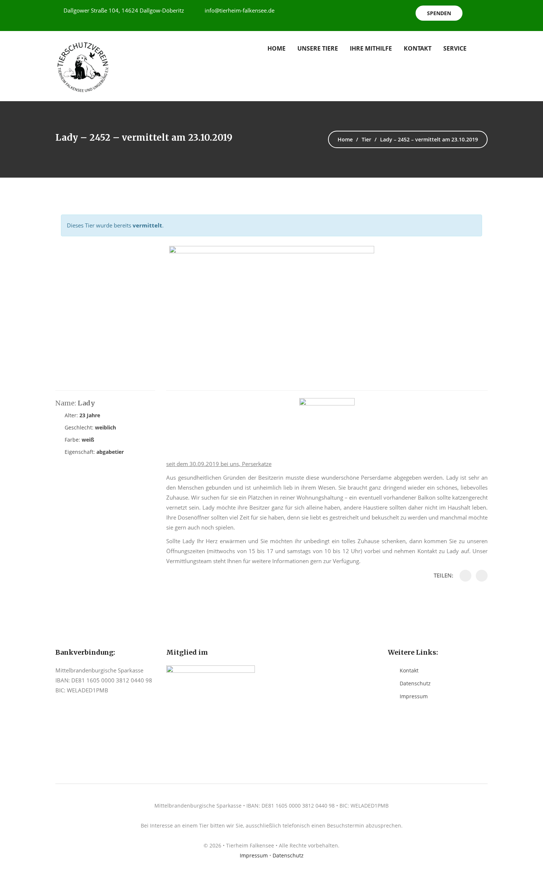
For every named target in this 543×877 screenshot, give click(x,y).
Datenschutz (415, 683)
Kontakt (417, 48)
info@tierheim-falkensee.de (239, 10)
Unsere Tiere (317, 48)
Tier (366, 139)
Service (455, 48)
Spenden (439, 13)
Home (276, 48)
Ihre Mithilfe (371, 48)
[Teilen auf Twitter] (482, 576)
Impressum (414, 696)
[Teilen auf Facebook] (465, 576)
